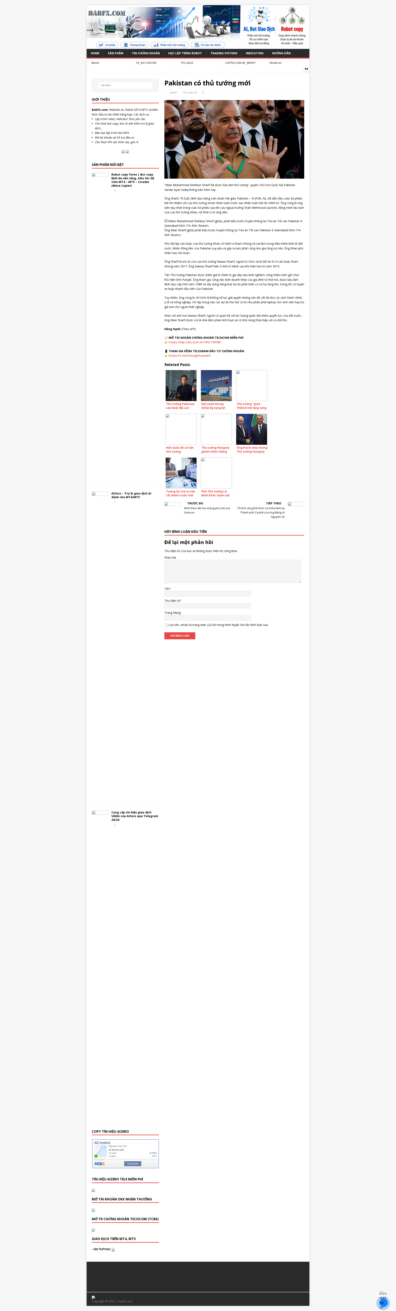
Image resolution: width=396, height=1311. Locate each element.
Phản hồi (170, 557)
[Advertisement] (198, 1276)
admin (173, 92)
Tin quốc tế (190, 92)
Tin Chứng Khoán (146, 53)
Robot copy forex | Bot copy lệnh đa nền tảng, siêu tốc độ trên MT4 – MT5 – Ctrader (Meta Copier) (132, 180)
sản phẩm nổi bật (108, 164)
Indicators (255, 53)
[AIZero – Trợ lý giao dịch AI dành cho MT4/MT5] (100, 798)
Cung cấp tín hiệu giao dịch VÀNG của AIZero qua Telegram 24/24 (134, 816)
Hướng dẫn (281, 53)
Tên (167, 589)
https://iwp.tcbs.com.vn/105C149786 (194, 342)
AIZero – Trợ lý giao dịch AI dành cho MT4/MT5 (131, 495)
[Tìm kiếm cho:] (125, 85)
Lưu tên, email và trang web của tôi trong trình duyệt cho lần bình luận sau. (219, 625)
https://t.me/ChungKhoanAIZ (190, 356)
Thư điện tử (172, 601)
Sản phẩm (115, 53)
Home (95, 53)
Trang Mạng (172, 613)
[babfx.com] (198, 46)
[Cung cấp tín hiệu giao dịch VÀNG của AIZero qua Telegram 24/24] (100, 1117)
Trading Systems (223, 53)
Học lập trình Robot (185, 53)
